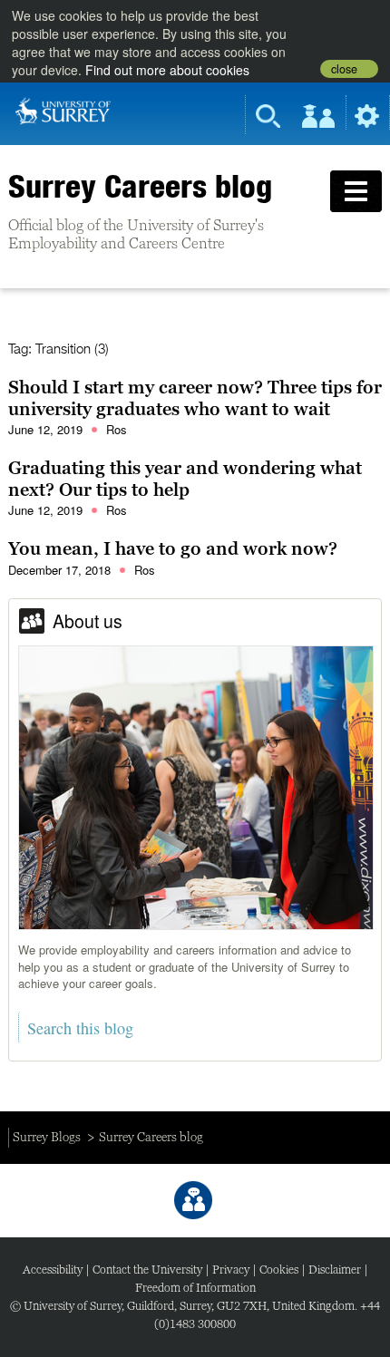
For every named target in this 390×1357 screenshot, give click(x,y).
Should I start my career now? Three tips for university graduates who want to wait (195, 398)
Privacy (230, 1269)
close (344, 69)
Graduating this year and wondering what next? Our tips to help (185, 478)
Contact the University (147, 1269)
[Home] (63, 110)
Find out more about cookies (167, 70)
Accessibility (53, 1269)
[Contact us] (193, 1200)
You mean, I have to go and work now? (172, 548)
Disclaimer (334, 1269)
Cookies (278, 1269)
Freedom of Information (195, 1287)
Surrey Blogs (47, 1136)
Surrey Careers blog (140, 186)
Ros (116, 429)
